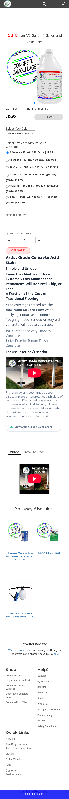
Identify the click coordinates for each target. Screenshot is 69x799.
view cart (42, 693)
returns (41, 721)
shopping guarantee (48, 710)
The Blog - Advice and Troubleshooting (18, 746)
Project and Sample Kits (18, 681)
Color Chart (13, 759)
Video (14, 452)
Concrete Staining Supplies (15, 687)
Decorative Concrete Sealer (17, 695)
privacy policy (44, 715)
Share (49, 117)
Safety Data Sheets (47, 727)
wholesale (43, 704)
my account (43, 681)
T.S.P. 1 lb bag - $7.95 (49, 553)
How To (10, 739)
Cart (63, 4)
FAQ (8, 765)
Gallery (10, 753)
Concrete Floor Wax (16, 703)
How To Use (34, 452)
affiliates (41, 698)
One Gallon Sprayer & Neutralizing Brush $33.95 (19, 615)
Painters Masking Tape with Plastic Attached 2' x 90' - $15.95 (20, 556)
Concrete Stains (14, 676)
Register (41, 687)
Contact (41, 676)
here (56, 654)
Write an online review (20, 650)
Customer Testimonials (13, 772)
